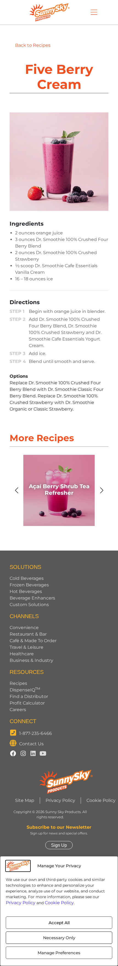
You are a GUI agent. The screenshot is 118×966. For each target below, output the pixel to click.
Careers (18, 709)
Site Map (24, 800)
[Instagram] (23, 753)
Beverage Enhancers (32, 598)
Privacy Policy (20, 902)
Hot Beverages (26, 591)
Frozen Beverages (29, 584)
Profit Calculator (27, 703)
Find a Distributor (29, 696)
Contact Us (31, 743)
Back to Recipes (32, 45)
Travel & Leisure (26, 647)
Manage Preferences (59, 952)
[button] (16, 490)
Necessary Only (59, 937)
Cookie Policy (59, 902)
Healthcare (22, 653)
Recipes (18, 683)
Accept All (59, 922)
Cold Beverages (27, 578)
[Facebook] (13, 753)
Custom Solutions (29, 604)
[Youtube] (42, 753)
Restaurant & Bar (28, 634)
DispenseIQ (25, 690)
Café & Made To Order (33, 640)
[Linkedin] (32, 753)
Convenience (24, 627)
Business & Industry (31, 660)
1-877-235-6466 (35, 733)
